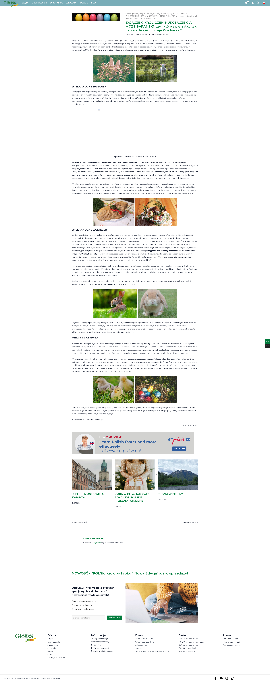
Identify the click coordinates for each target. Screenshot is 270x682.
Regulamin (96, 645)
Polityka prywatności (100, 648)
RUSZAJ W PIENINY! (171, 494)
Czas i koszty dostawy (100, 642)
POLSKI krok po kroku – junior (192, 642)
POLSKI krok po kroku (188, 639)
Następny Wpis (190, 522)
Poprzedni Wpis (79, 522)
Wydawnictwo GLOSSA (145, 639)
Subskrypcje (52, 645)
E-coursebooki (53, 642)
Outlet (50, 654)
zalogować (96, 543)
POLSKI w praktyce (187, 651)
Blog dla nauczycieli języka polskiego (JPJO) (153, 651)
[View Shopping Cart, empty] (246, 3)
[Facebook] (215, 678)
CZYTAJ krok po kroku (188, 645)
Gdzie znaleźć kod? (231, 639)
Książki (50, 639)
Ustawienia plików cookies (102, 651)
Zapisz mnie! (115, 618)
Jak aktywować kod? (231, 642)
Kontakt (138, 648)
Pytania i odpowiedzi (231, 645)
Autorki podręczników (144, 642)
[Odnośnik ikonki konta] (253, 3)
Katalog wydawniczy (56, 658)
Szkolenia (51, 648)
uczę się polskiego (82, 605)
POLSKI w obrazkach (187, 648)
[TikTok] (232, 678)
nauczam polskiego (83, 609)
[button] (258, 3)
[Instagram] (226, 678)
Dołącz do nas (141, 645)
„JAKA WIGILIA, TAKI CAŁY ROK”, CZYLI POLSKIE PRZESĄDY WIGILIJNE (132, 497)
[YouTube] (221, 678)
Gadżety (50, 651)
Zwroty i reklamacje (99, 639)
